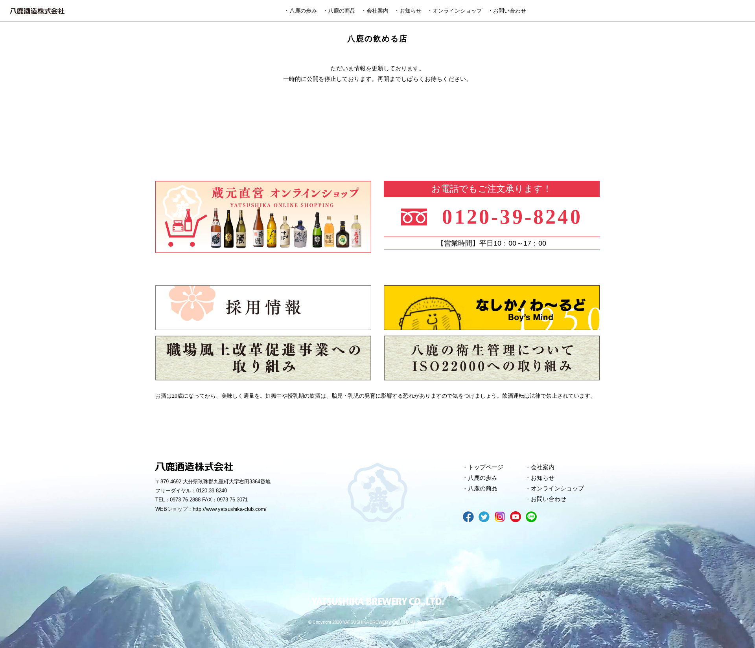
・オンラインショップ (454, 11)
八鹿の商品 (482, 488)
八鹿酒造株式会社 (37, 11)
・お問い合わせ (507, 11)
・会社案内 (375, 11)
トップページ (485, 467)
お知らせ (542, 478)
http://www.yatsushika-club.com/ (230, 509)
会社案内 (542, 467)
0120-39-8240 (512, 217)
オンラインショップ (557, 488)
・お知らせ (408, 11)
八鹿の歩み (482, 478)
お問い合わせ (548, 499)
